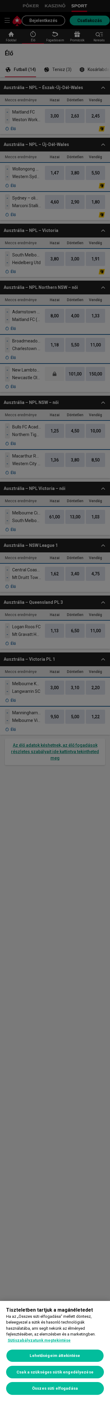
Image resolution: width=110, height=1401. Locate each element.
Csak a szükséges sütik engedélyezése (55, 1372)
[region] (55, 1351)
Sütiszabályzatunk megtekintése (39, 1340)
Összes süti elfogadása (55, 1388)
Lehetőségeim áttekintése (55, 1355)
